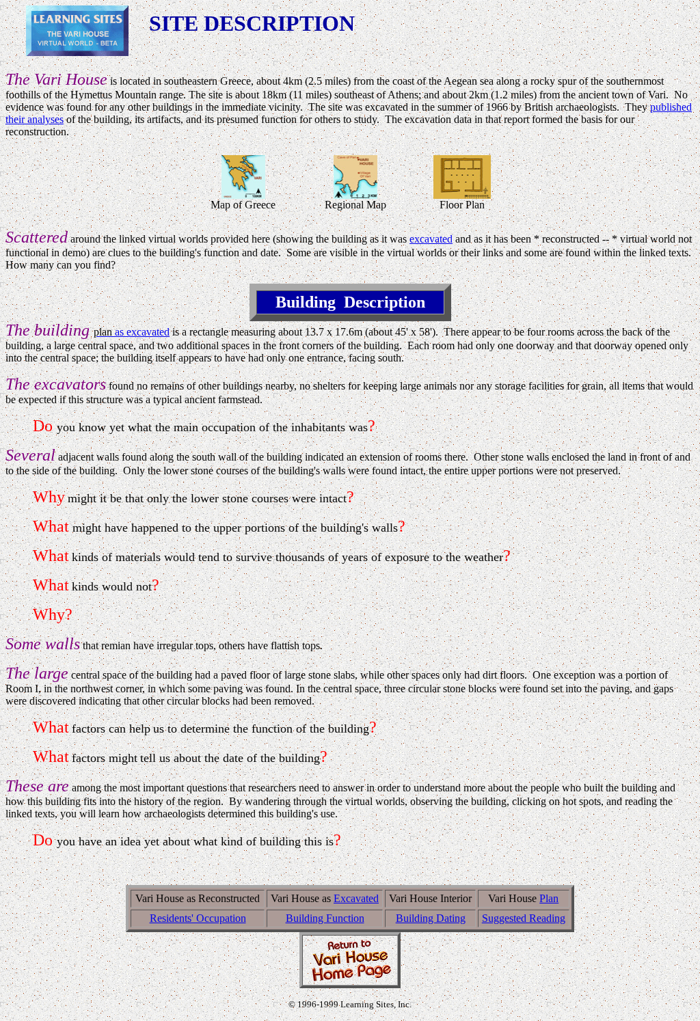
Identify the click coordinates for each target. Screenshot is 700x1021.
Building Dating (431, 918)
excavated (431, 239)
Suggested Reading (523, 918)
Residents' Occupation (198, 918)
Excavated (356, 898)
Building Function (325, 918)
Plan (548, 898)
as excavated (132, 332)
